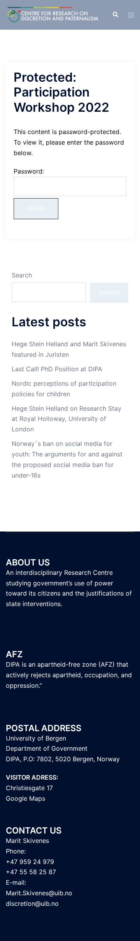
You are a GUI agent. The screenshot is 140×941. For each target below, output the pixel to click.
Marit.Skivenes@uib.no (39, 893)
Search (22, 275)
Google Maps (25, 798)
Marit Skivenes (27, 840)
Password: (29, 171)
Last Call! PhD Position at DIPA (57, 369)
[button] (115, 15)
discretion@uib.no (32, 903)
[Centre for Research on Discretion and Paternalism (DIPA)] (53, 14)
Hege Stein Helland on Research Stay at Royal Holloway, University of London (66, 418)
